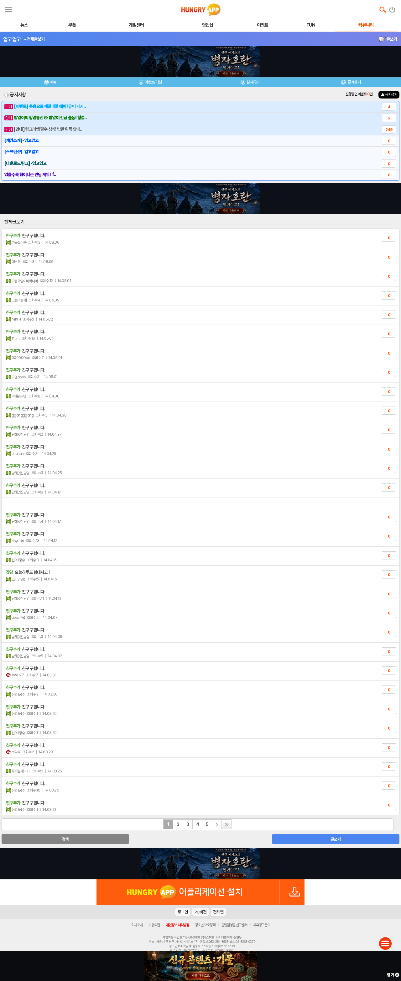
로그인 (183, 911)
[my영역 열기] (8, 8)
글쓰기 (391, 39)
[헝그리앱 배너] (200, 863)
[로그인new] (392, 8)
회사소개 (137, 925)
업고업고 (12, 39)
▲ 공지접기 (389, 94)
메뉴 (53, 82)
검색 (65, 839)
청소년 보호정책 (205, 925)
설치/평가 (253, 82)
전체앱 (218, 911)
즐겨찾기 (354, 82)
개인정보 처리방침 (177, 925)
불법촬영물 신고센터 (234, 925)
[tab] (50, 83)
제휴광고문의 (261, 925)
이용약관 (154, 925)
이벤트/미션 (153, 82)
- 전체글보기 (34, 39)
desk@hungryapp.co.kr (218, 946)
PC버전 (200, 911)
